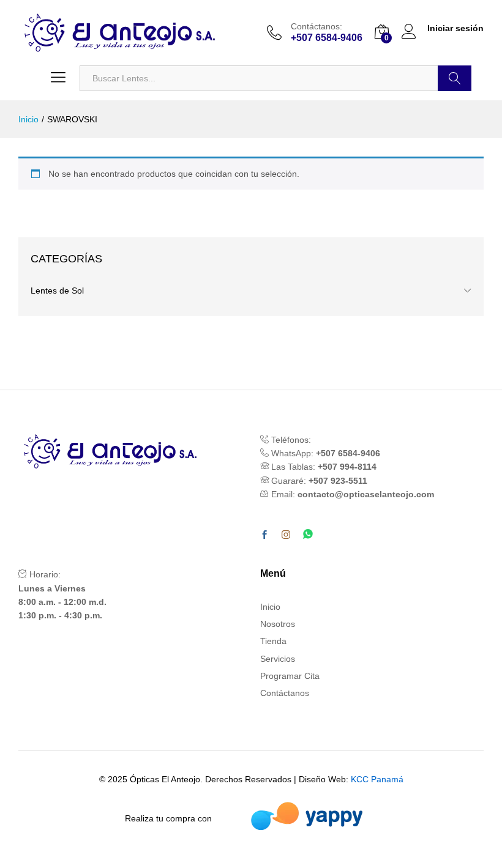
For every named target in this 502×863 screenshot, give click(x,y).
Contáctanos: (316, 26)
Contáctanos (284, 693)
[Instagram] (286, 535)
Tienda (273, 641)
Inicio (270, 607)
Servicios (277, 659)
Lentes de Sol (57, 290)
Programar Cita (290, 676)
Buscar (454, 78)
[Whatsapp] (308, 535)
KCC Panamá (377, 779)
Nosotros (277, 624)
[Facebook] (264, 535)
